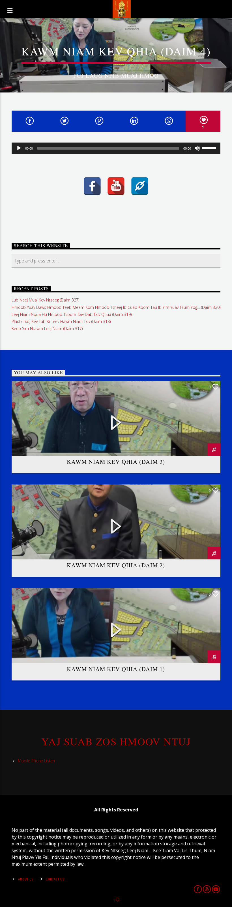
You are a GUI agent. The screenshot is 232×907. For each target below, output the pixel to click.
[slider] (210, 148)
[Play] (19, 148)
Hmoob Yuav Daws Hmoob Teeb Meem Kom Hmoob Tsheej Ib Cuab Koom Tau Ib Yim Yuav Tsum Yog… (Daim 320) (116, 307)
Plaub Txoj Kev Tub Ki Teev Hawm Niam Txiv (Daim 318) (61, 321)
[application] (116, 148)
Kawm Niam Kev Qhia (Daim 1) (116, 669)
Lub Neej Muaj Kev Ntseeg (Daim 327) (45, 300)
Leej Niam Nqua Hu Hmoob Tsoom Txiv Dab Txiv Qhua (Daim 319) (72, 314)
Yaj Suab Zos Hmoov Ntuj (116, 741)
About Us (26, 879)
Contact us (55, 879)
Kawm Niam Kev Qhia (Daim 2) (116, 565)
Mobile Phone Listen (36, 760)
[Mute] (197, 148)
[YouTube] (116, 186)
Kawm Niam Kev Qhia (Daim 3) (116, 462)
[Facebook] (92, 186)
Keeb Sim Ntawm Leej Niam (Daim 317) (47, 328)
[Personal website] (140, 186)
